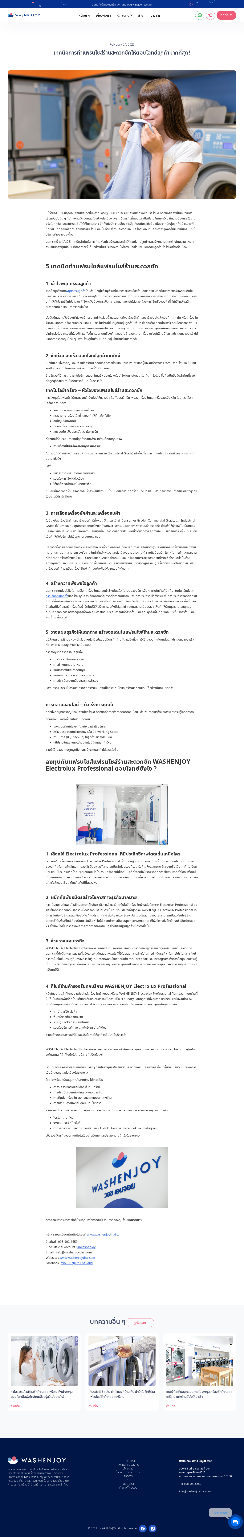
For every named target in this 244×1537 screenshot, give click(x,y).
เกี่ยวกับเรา (103, 15)
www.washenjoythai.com (104, 1234)
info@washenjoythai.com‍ (195, 1491)
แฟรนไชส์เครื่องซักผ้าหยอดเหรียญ (40, 1469)
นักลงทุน (128, 1468)
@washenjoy (86, 1247)
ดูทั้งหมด (140, 1322)
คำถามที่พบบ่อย (128, 1488)
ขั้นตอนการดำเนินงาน (128, 1472)
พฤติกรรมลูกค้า (76, 291)
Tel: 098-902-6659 (190, 1484)
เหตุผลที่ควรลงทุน (128, 1465)
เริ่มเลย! (148, 4)
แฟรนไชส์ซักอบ (31, 1477)
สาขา (141, 15)
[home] (24, 15)
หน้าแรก (84, 15)
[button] (124, 15)
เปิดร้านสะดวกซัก (42, 1485)
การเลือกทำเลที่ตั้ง (57, 596)
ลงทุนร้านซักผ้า (55, 1477)
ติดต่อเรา (226, 15)
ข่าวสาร (156, 15)
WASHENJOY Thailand (77, 1263)
